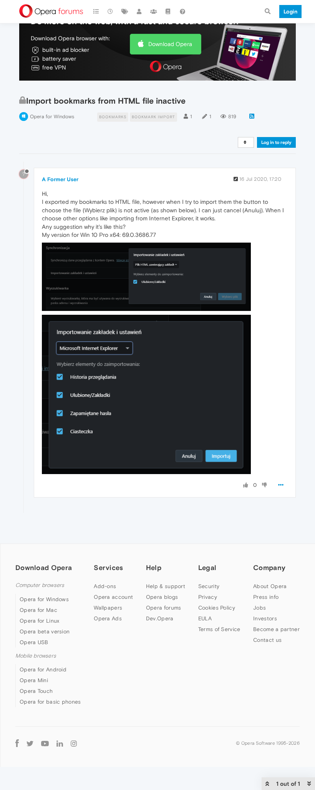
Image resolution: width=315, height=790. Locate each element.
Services (108, 568)
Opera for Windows (52, 116)
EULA (205, 618)
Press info (266, 597)
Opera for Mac (38, 610)
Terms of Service (219, 629)
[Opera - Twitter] (30, 743)
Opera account (113, 597)
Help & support (165, 586)
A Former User (60, 179)
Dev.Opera (160, 618)
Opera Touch (36, 691)
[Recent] (110, 11)
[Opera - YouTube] (45, 743)
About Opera (270, 586)
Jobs (259, 608)
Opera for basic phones (50, 702)
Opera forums (163, 608)
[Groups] (153, 11)
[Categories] (96, 11)
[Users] (139, 11)
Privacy (207, 597)
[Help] (182, 11)
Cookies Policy (216, 608)
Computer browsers (39, 585)
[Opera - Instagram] (74, 743)
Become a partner (276, 629)
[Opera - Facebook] (17, 743)
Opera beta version (45, 631)
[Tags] (125, 11)
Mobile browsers (35, 656)
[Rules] (168, 11)
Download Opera (170, 44)
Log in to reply (276, 142)
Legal (207, 568)
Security (208, 586)
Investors (265, 618)
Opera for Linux (40, 621)
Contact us (267, 640)
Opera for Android (43, 669)
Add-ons (105, 586)
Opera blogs (162, 597)
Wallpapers (108, 608)
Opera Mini (34, 680)
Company (269, 568)
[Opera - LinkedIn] (60, 743)
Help (153, 568)
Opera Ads (108, 618)
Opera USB (34, 642)
